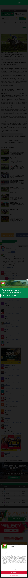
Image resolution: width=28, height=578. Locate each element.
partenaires (8, 549)
